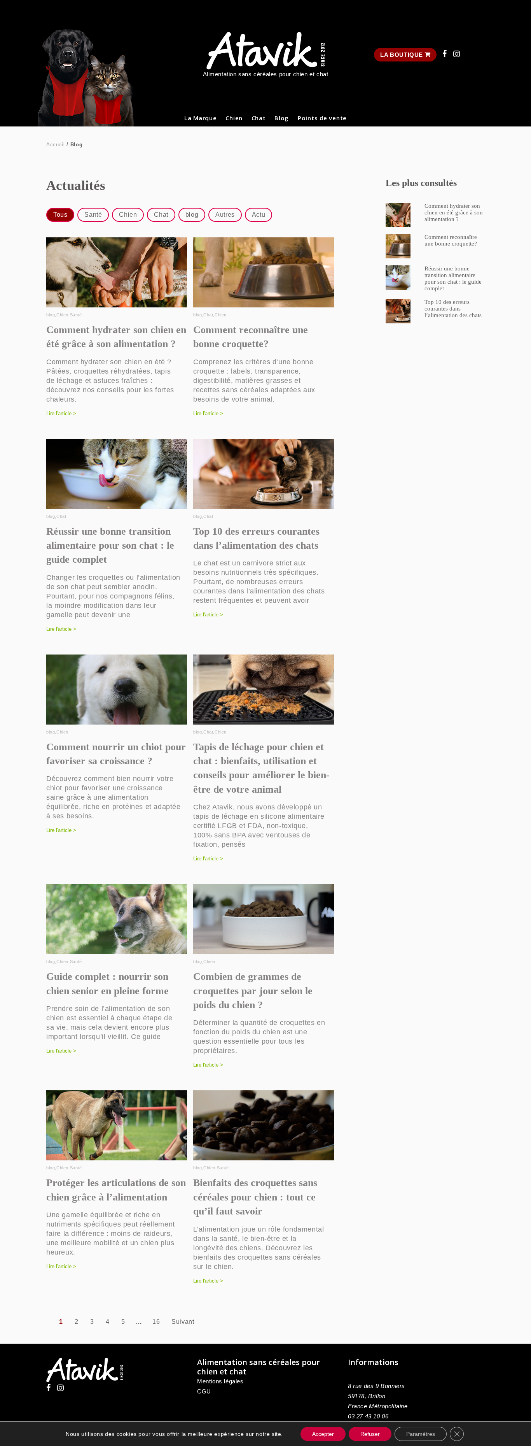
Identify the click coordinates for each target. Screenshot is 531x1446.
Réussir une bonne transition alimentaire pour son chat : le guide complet (110, 545)
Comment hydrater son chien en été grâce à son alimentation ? (453, 212)
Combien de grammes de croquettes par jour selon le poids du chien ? (253, 991)
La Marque (200, 118)
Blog (281, 118)
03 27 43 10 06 (368, 1416)
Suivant (182, 1321)
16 (156, 1321)
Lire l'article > (61, 413)
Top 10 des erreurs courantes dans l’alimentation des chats (453, 308)
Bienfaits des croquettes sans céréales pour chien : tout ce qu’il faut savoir (255, 1197)
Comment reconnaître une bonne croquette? (450, 240)
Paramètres (420, 1434)
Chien (234, 118)
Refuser (370, 1434)
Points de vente (322, 118)
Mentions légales (220, 1381)
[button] (60, 215)
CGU (204, 1391)
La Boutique (402, 54)
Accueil (55, 144)
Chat (259, 118)
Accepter (323, 1434)
